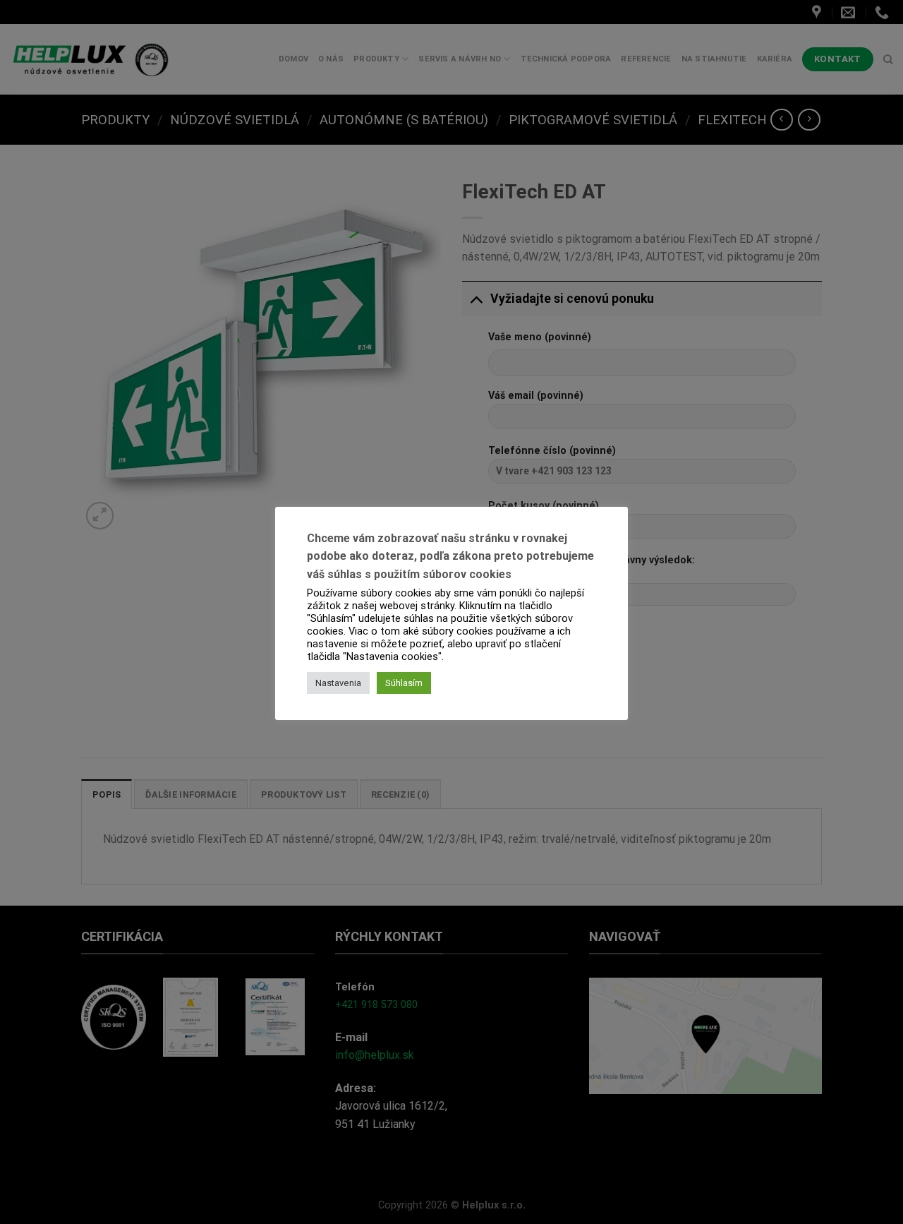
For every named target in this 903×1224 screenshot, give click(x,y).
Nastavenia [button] (338, 683)
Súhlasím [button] (404, 683)
